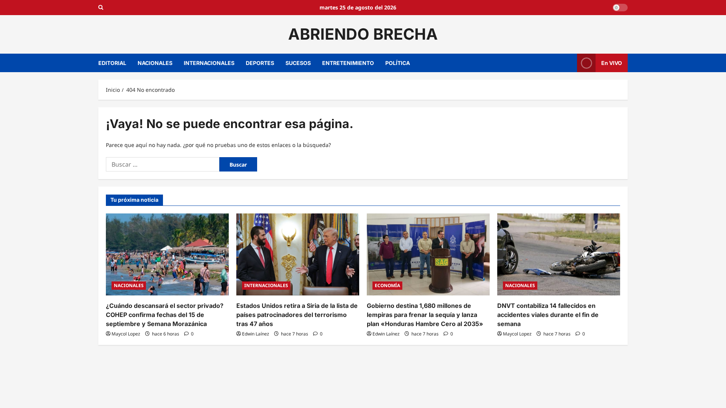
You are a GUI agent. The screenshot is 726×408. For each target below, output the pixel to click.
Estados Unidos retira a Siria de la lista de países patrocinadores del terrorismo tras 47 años (297, 315)
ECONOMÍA (387, 285)
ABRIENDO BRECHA (363, 34)
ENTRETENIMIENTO (348, 63)
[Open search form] (100, 7)
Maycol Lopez (126, 334)
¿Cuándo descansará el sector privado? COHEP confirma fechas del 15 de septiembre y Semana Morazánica (164, 315)
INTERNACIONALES (209, 63)
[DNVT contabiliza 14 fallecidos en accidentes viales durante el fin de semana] (558, 254)
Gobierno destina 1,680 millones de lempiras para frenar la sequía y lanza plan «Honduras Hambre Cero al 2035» (425, 315)
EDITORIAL (112, 63)
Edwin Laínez (255, 334)
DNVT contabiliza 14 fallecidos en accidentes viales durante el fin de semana (548, 315)
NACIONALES (155, 63)
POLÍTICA (397, 63)
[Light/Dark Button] (620, 7)
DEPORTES (260, 63)
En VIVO (611, 62)
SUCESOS (298, 63)
